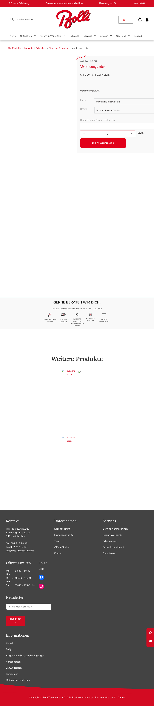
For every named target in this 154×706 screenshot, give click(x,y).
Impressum (12, 674)
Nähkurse (74, 35)
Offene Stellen (62, 547)
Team (57, 541)
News (13, 35)
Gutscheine (109, 553)
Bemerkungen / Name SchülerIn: (97, 120)
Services (88, 35)
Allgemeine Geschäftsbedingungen (25, 655)
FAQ (8, 649)
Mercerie (28, 48)
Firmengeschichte (64, 535)
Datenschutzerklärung (18, 680)
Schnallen (41, 48)
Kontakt (138, 35)
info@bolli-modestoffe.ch (20, 550)
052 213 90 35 (19, 543)
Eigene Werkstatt (112, 535)
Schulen (104, 35)
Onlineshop (26, 35)
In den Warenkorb (103, 143)
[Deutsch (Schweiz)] (125, 20)
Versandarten (13, 661)
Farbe (83, 100)
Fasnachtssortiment (113, 547)
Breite (83, 109)
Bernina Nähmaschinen (115, 528)
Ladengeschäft (62, 528)
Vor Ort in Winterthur (50, 35)
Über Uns (121, 35)
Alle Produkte (14, 48)
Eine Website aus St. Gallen (110, 697)
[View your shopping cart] (140, 20)
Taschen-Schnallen (59, 48)
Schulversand (110, 541)
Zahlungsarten (14, 667)
